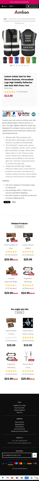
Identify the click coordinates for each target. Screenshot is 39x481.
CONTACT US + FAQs (19, 405)
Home (5, 19)
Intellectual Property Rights (19, 431)
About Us (19, 412)
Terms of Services (19, 429)
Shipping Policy (19, 424)
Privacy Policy (19, 427)
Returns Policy (19, 422)
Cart (32, 6)
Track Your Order (19, 408)
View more (19, 226)
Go (34, 455)
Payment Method (19, 410)
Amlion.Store (8, 88)
